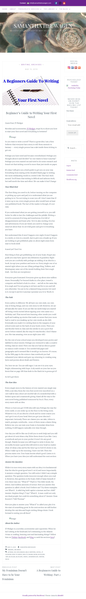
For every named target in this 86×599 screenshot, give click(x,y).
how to (25, 554)
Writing (25, 65)
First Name (70, 111)
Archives (36, 65)
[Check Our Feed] (79, 69)
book (35, 554)
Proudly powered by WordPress (33, 595)
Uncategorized (19, 552)
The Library (49, 9)
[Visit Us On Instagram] (69, 69)
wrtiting (32, 552)
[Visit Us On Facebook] (72, 69)
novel (38, 552)
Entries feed (70, 170)
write (25, 556)
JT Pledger (31, 129)
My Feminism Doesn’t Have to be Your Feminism (14, 573)
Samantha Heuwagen (43, 25)
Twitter (14, 537)
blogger (12, 556)
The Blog (63, 9)
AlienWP (60, 595)
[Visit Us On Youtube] (76, 69)
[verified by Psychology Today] (74, 88)
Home (4, 9)
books (31, 554)
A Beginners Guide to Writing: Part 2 (48, 571)
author (10, 552)
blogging (19, 556)
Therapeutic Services (28, 9)
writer (41, 556)
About (13, 9)
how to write (17, 554)
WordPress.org (71, 179)
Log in (68, 166)
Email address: (71, 121)
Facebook (22, 537)
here (52, 537)
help (27, 552)
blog (32, 537)
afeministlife (33, 556)
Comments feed (71, 175)
